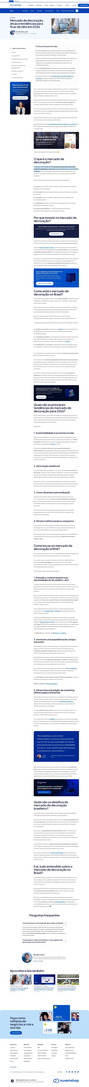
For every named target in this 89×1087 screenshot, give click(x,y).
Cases (57, 10)
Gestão (13, 17)
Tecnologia (54, 1053)
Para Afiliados (54, 1050)
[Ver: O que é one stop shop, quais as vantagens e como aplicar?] (21, 979)
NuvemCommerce (42, 1055)
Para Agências (54, 1047)
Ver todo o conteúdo (38, 960)
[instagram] (66, 1072)
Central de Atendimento (71, 1053)
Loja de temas (27, 1055)
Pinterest (57, 611)
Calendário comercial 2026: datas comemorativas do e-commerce (43, 988)
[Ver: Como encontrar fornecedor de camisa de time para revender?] (68, 979)
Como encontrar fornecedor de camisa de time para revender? (66, 988)
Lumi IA (11, 1061)
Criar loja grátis (16, 1033)
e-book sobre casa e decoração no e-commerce (62, 124)
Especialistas (27, 1061)
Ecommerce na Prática (43, 1050)
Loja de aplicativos (28, 1053)
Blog (11, 11)
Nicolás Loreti (14, 986)
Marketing (24, 10)
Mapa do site (41, 1072)
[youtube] (69, 1072)
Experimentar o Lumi (56, 234)
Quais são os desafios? (17, 71)
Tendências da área (16, 62)
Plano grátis (13, 1055)
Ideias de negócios (71, 986)
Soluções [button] (31, 5)
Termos (25, 1072)
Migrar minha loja (14, 1053)
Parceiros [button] (59, 5)
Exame (53, 444)
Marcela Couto (62, 986)
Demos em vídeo (28, 1058)
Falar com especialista (20, 98)
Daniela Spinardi (38, 986)
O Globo (67, 341)
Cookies (36, 1072)
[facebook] (78, 1072)
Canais (32, 10)
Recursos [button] (52, 5)
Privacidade (30, 1072)
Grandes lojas (16, 1)
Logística (53, 1055)
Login (75, 5)
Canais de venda (27, 1050)
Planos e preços (14, 1050)
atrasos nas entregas (57, 853)
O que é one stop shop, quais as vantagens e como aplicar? (19, 988)
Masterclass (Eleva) (42, 1053)
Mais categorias (49, 10)
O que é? (14, 52)
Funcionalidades (28, 1047)
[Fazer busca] (77, 10)
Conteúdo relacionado (17, 77)
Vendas (45, 986)
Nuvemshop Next (14, 1058)
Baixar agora (41, 397)
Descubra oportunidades (45, 283)
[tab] (44, 923)
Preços (46, 5)
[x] (72, 1072)
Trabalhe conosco (69, 1050)
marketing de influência (66, 701)
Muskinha (52, 719)
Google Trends (49, 611)
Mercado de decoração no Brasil (20, 59)
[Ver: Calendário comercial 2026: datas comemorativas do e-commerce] (44, 979)
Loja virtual (12, 1047)
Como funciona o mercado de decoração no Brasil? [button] (43, 923)
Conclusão (14, 74)
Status (66, 1055)
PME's (11, 1)
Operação (39, 10)
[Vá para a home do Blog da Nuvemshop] (15, 6)
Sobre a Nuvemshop (70, 1047)
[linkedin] (75, 1072)
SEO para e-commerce (59, 633)
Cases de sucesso (69, 1058)
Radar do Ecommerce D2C (67, 10)
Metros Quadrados (71, 668)
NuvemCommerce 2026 (47, 247)
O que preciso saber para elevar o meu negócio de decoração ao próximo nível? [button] (42, 941)
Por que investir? (16, 55)
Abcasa (61, 329)
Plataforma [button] (39, 5)
